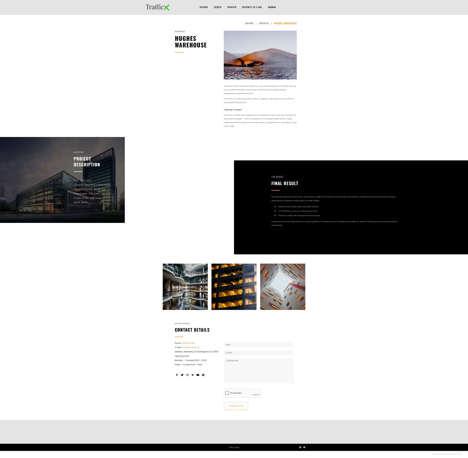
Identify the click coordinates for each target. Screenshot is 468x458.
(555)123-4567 (188, 343)
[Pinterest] (203, 375)
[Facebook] (304, 447)
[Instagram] (187, 375)
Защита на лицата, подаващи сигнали (447, 454)
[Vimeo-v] (192, 375)
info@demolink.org (190, 347)
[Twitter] (182, 375)
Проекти (263, 23)
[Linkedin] (300, 447)
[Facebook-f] (177, 375)
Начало (249, 23)
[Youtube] (198, 375)
